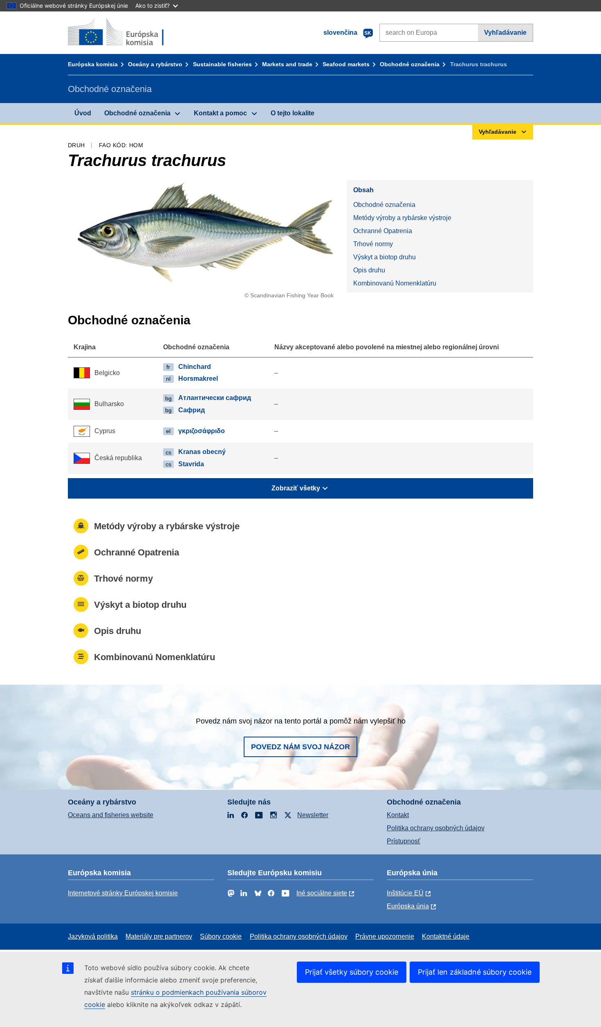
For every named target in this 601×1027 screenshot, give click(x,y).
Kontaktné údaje (445, 936)
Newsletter (312, 814)
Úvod (82, 113)
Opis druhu (369, 270)
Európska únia (408, 906)
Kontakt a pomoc (220, 113)
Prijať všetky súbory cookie (351, 972)
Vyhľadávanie (505, 32)
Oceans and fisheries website (110, 814)
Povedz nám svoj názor (300, 747)
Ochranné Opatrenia (382, 230)
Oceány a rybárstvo (155, 64)
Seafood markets (346, 64)
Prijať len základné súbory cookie (474, 972)
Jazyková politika (93, 936)
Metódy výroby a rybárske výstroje (402, 217)
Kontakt (398, 814)
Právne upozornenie (384, 936)
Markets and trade (287, 64)
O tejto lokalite (292, 113)
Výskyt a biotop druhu (384, 257)
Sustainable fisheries (222, 64)
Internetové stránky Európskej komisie (123, 893)
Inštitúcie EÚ (405, 893)
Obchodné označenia (410, 64)
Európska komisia (93, 64)
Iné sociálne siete (321, 893)
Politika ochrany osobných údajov (435, 828)
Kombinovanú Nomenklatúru (394, 283)
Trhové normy (373, 243)
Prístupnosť (403, 841)
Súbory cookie (221, 936)
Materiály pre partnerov (159, 936)
